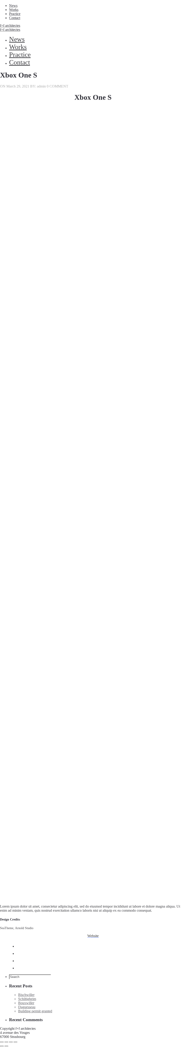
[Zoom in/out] (15, 1042)
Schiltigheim (27, 999)
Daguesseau (26, 1007)
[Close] (2, 1042)
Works (13, 10)
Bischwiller (26, 995)
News (13, 5)
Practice (14, 14)
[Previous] (2, 1046)
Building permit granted (35, 1011)
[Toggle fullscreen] (11, 1042)
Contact (14, 18)
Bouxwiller (26, 1003)
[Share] (6, 1042)
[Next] (6, 1046)
